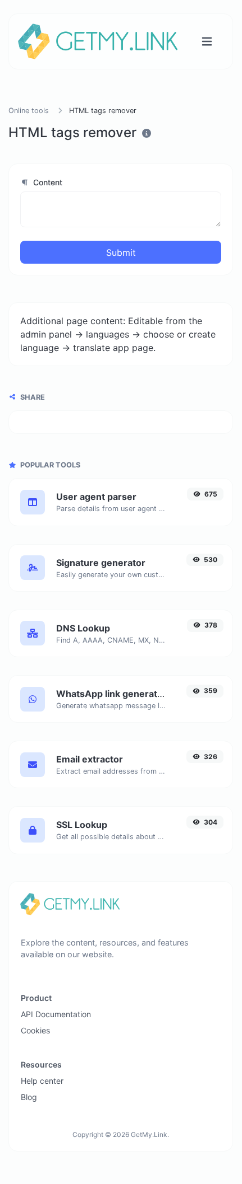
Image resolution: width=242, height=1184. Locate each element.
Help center (42, 1080)
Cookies (35, 1030)
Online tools (28, 110)
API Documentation (56, 1014)
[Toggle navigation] (206, 42)
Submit (121, 252)
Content (46, 182)
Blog (29, 1097)
